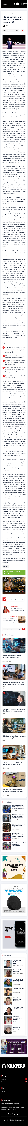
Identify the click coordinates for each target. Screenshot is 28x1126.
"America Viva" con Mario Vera (18, 970)
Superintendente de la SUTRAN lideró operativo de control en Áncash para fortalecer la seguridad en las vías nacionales (18, 807)
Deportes (14, 1079)
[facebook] (8, 599)
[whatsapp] (18, 599)
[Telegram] (15, 599)
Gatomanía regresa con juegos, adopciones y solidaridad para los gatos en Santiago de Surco (18, 816)
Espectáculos (14, 1081)
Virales (3, 1094)
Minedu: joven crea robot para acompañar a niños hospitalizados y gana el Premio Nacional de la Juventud (14, 790)
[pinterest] (22, 599)
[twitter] (10, 1114)
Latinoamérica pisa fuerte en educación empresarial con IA (15, 376)
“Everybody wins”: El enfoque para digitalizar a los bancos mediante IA (15, 356)
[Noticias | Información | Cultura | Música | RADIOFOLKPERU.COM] (4, 4)
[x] (11, 599)
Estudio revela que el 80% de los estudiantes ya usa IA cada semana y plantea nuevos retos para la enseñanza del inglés (15, 370)
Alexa (9, 1109)
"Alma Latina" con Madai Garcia (17, 1026)
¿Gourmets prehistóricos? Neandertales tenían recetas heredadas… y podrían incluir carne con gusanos (18, 825)
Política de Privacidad (14, 1107)
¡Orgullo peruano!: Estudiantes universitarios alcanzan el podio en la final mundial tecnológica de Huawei (18, 835)
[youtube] (17, 1114)
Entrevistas (3, 1109)
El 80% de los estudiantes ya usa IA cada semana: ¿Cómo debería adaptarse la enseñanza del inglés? (15, 362)
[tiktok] (15, 1114)
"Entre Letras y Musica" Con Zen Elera (17, 962)
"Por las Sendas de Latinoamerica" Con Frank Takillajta (18, 980)
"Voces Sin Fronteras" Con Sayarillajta (17, 999)
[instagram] (12, 1114)
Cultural (3, 1091)
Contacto (14, 1109)
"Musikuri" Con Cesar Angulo (18, 989)
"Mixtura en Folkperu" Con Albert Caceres (18, 1018)
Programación (4, 1107)
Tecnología (10, 13)
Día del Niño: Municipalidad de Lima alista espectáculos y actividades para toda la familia (18, 844)
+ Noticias (5, 13)
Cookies (22, 1107)
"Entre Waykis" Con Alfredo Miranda (18, 1008)
